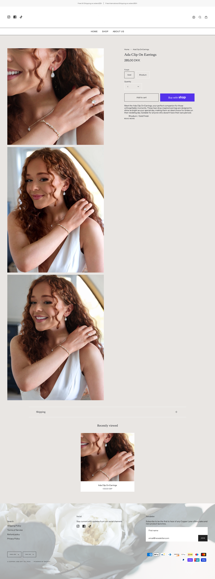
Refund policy (13, 534)
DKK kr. (28, 554)
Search (10, 521)
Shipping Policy (14, 526)
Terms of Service (15, 530)
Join (203, 538)
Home (126, 49)
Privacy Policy (13, 538)
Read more (129, 118)
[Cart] (206, 17)
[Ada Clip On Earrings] (107, 457)
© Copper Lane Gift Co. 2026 (18, 561)
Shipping (40, 411)
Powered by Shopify (42, 561)
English (13, 554)
